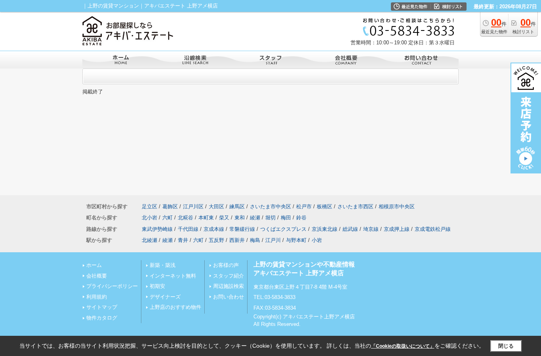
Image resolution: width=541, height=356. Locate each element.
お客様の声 (226, 265)
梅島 (255, 240)
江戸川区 (193, 206)
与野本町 (296, 240)
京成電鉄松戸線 (433, 229)
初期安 (157, 286)
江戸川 (273, 240)
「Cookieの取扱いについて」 (402, 346)
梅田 (286, 218)
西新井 (237, 240)
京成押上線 (397, 229)
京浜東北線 (324, 229)
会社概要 (96, 276)
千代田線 (188, 229)
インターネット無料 (173, 276)
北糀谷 (185, 218)
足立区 (149, 206)
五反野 (216, 240)
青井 (183, 240)
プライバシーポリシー (112, 286)
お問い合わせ (228, 297)
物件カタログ (101, 318)
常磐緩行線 (242, 229)
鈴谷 (301, 218)
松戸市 (304, 206)
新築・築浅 (162, 265)
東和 (239, 218)
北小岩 (149, 218)
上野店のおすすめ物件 (175, 307)
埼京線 (371, 229)
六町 (167, 218)
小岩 (317, 240)
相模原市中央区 (397, 206)
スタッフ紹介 (228, 276)
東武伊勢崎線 (157, 229)
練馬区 (237, 206)
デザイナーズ (165, 297)
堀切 (270, 218)
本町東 (206, 218)
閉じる (506, 346)
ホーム (94, 265)
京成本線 (214, 229)
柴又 (224, 218)
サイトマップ (101, 307)
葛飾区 (170, 206)
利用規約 (96, 297)
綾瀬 (255, 218)
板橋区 (324, 206)
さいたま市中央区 (270, 206)
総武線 (350, 229)
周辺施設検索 (228, 286)
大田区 (216, 206)
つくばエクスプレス (283, 229)
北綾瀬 (149, 240)
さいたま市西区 (355, 206)
